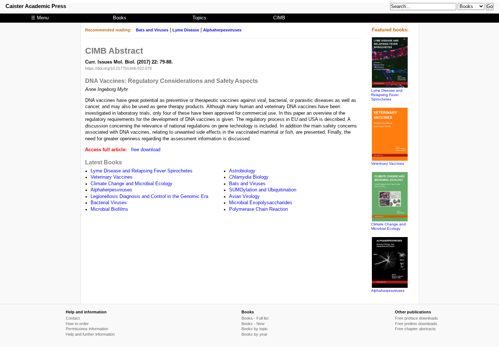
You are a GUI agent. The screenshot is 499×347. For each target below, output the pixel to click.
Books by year (254, 334)
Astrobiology (242, 171)
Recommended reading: (108, 30)
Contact (73, 318)
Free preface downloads (416, 318)
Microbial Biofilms (109, 209)
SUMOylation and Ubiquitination (262, 189)
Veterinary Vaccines (112, 177)
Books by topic (254, 329)
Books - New (252, 323)
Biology (248, 177)
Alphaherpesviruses (222, 30)
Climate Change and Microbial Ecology (131, 183)
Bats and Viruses (152, 30)
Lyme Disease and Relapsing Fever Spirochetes (142, 171)
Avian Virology (244, 196)
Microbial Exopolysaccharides (260, 202)
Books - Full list (254, 318)
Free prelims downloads (416, 323)
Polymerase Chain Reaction (258, 209)
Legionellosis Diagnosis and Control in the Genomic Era (149, 196)
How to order (77, 323)
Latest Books (103, 162)
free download (145, 149)
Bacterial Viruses (109, 202)
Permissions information (87, 329)
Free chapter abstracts (415, 329)
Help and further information (90, 334)
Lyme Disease (185, 30)
